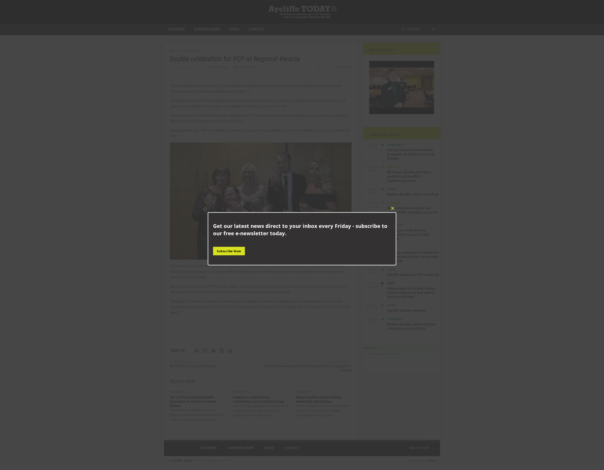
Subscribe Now (229, 251)
